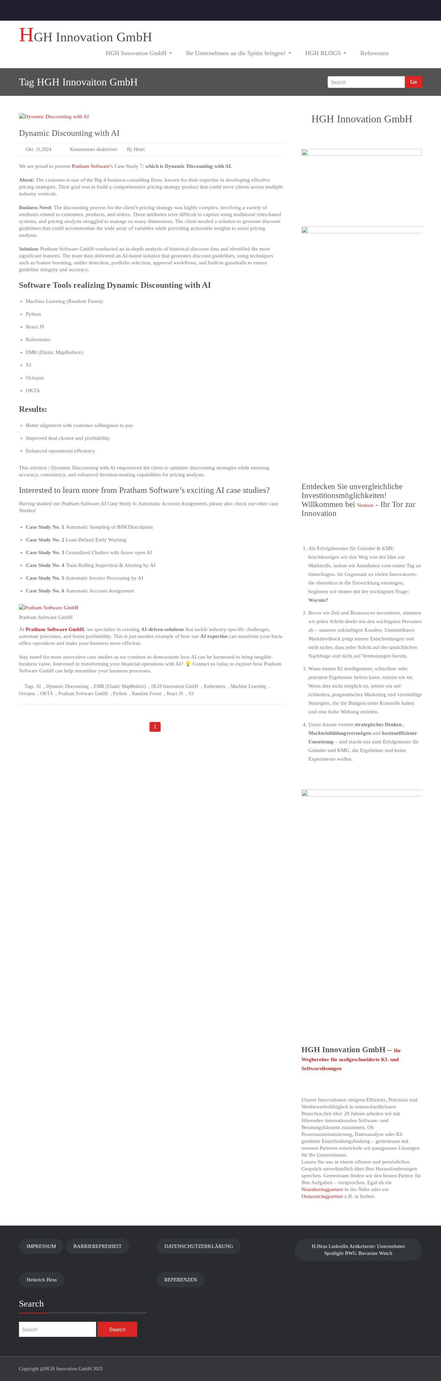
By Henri (135, 149)
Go (413, 82)
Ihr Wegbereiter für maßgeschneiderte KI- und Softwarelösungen (351, 1059)
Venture (365, 505)
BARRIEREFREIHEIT (97, 1246)
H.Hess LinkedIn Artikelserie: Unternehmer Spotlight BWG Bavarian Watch (358, 1249)
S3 (191, 693)
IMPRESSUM (41, 1246)
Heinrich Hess (42, 1279)
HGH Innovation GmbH (136, 53)
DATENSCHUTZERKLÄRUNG (198, 1246)
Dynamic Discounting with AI (69, 133)
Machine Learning (248, 686)
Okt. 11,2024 (38, 149)
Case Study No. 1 (45, 527)
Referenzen (374, 53)
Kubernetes (214, 686)
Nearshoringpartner (322, 1189)
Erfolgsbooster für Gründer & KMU (355, 548)
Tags (28, 686)
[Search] (406, 54)
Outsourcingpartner (322, 1196)
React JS (175, 693)
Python (120, 693)
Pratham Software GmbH (54, 629)
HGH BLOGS (323, 53)
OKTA (46, 693)
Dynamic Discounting (67, 686)
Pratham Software (91, 166)
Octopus (27, 693)
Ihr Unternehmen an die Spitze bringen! (236, 53)
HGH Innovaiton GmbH (174, 686)
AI (38, 686)
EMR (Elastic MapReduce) (120, 686)
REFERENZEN (180, 1279)
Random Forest (147, 693)
